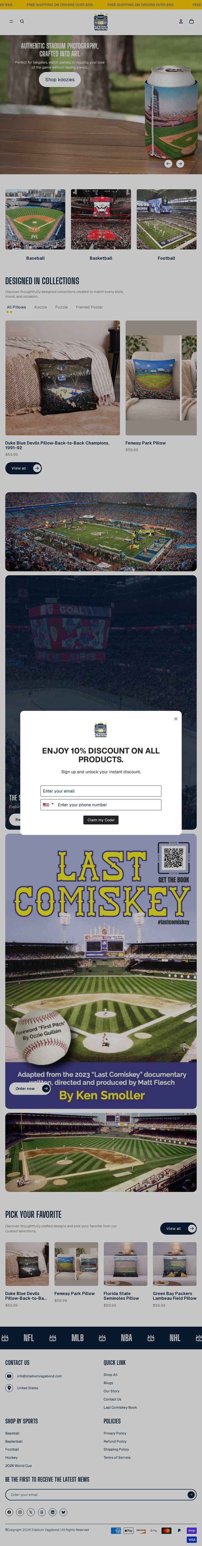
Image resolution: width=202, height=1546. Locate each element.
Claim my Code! (101, 820)
